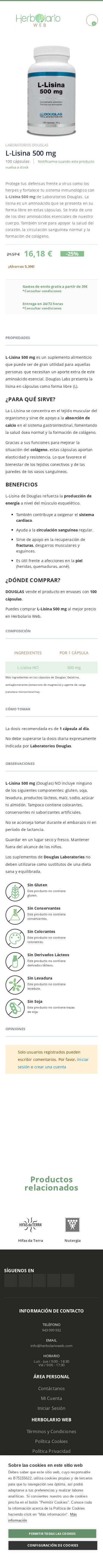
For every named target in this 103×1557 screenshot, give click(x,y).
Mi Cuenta (51, 1398)
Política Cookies (51, 1441)
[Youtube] (67, 1280)
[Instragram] (39, 1280)
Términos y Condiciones (51, 1431)
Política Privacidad (51, 1451)
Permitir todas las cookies (52, 1534)
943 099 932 (51, 1330)
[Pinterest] (53, 1280)
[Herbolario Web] (38, 20)
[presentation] (88, 1197)
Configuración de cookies (53, 1545)
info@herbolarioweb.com (51, 1345)
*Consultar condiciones (42, 291)
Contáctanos (51, 1388)
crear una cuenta (50, 1066)
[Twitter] (25, 1280)
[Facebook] (10, 1280)
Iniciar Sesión (51, 1408)
